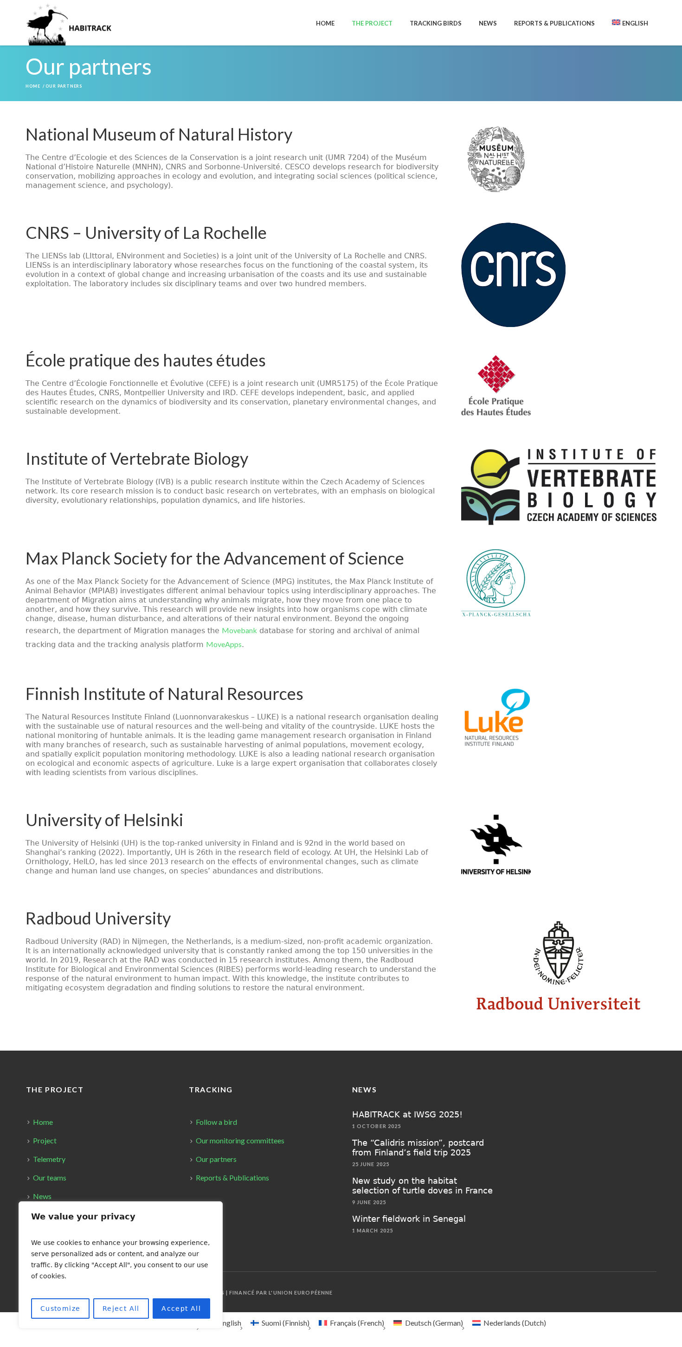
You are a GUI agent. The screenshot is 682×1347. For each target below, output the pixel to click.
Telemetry (49, 1159)
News (42, 1196)
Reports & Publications (232, 1177)
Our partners (216, 1159)
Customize (60, 1308)
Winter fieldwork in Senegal (409, 1219)
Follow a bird (216, 1121)
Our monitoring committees (240, 1140)
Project (45, 1140)
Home (33, 86)
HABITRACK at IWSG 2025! (407, 1114)
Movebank (239, 630)
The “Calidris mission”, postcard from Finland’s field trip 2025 (418, 1147)
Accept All (181, 1308)
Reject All (121, 1308)
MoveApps (224, 644)
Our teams (49, 1177)
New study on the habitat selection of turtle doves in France (422, 1185)
